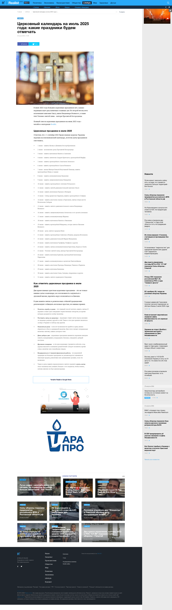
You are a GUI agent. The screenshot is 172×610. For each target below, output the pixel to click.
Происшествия (62, 3)
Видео (67, 7)
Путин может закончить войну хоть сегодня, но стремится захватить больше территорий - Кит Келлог (156, 183)
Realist (53, 124)
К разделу (122, 12)
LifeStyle (87, 3)
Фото (58, 7)
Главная (19, 12)
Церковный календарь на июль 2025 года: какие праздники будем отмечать (45, 12)
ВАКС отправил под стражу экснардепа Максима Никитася (156, 411)
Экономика (49, 3)
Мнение (47, 7)
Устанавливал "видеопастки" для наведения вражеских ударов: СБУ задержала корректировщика (157, 250)
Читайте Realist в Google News (60, 379)
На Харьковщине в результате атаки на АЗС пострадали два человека (156, 209)
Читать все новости (152, 459)
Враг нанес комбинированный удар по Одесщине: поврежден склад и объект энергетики (156, 346)
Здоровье (103, 3)
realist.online (20, 597)
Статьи (36, 7)
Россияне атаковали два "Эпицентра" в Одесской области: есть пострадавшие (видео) (155, 223)
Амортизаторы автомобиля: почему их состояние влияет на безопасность (156, 393)
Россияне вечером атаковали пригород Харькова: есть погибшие (156, 373)
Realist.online (28, 593)
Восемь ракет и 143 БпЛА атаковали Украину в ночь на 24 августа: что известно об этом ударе (156, 360)
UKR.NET (99, 553)
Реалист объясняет (82, 7)
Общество (76, 3)
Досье (113, 3)
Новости (22, 479)
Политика (37, 3)
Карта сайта (20, 591)
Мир (95, 3)
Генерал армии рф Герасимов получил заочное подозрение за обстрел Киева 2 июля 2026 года (157, 304)
